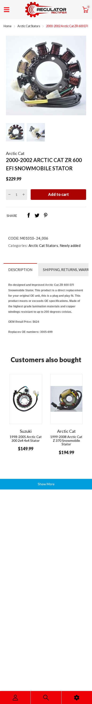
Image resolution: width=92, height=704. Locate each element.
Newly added (69, 245)
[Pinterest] (45, 216)
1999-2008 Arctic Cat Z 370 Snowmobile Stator (66, 440)
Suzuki (26, 431)
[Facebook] (28, 216)
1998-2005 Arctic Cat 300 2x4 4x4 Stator (26, 438)
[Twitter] (37, 216)
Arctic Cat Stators (43, 245)
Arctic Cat (15, 153)
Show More (46, 484)
